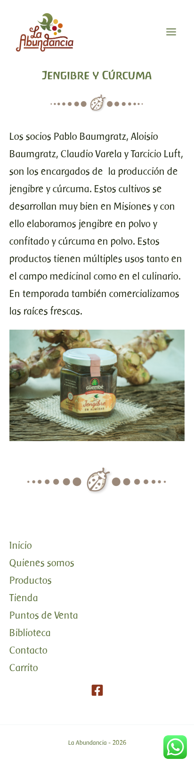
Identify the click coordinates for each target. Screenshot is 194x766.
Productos (30, 580)
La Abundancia (87, 742)
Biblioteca (30, 632)
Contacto (28, 650)
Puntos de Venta (43, 615)
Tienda (23, 598)
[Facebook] (97, 690)
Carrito (23, 667)
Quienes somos (41, 563)
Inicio (20, 545)
